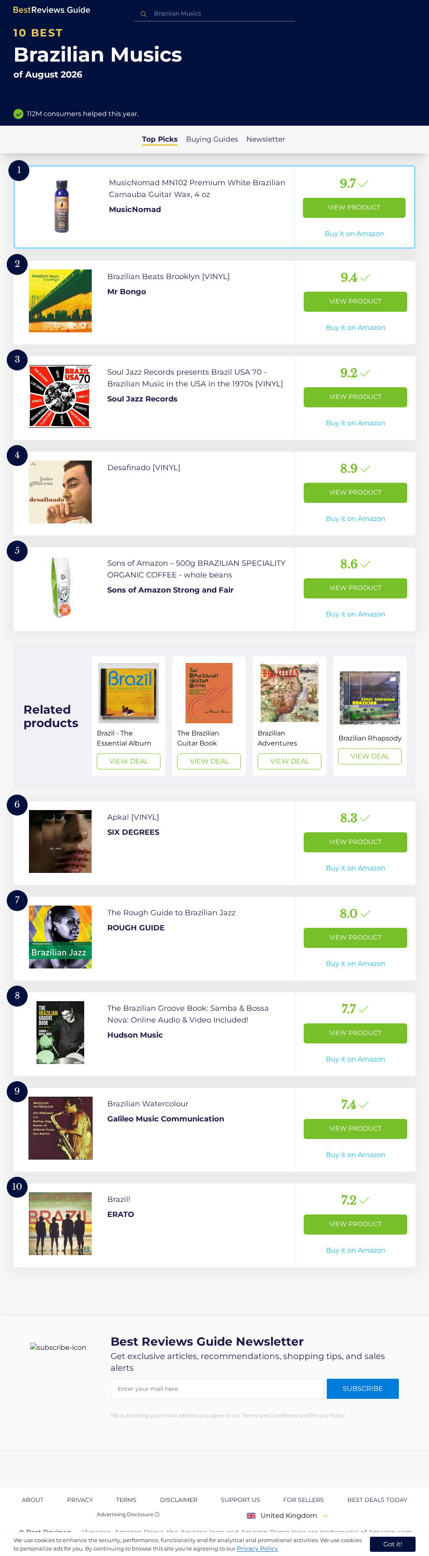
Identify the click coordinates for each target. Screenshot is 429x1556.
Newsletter (265, 139)
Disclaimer (178, 1500)
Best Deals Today (377, 1500)
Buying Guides (212, 139)
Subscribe (363, 1389)
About (33, 1500)
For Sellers (303, 1500)
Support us (240, 1500)
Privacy (80, 1500)
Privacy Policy (257, 1548)
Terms (126, 1500)
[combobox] (214, 13)
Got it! (392, 1544)
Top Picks (160, 139)
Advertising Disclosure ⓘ (128, 1514)
